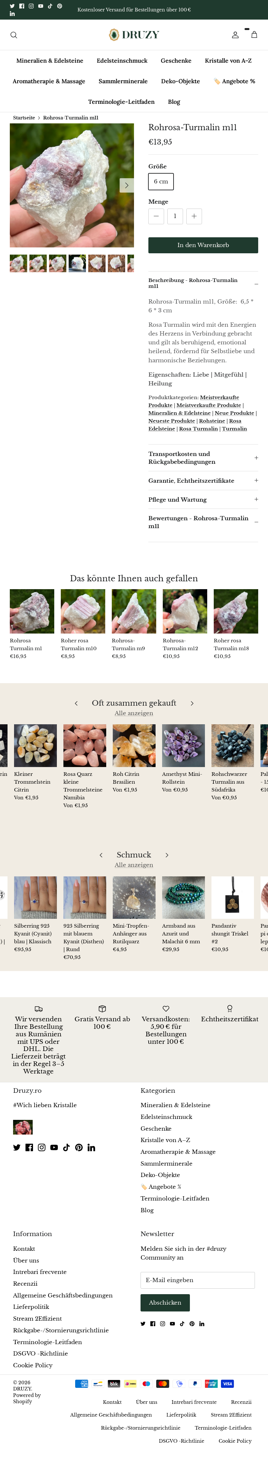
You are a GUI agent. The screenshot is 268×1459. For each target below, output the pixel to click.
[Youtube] (40, 6)
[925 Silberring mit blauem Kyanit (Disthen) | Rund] (84, 897)
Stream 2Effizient (37, 1318)
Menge (158, 201)
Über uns (26, 1260)
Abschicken (165, 1302)
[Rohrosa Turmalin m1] (32, 611)
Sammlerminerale (123, 81)
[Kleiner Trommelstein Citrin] (35, 745)
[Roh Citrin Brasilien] (134, 745)
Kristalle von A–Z (228, 60)
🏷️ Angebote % (234, 81)
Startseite (24, 118)
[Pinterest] (59, 6)
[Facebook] (21, 6)
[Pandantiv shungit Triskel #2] (232, 897)
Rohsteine (212, 421)
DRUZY (22, 1389)
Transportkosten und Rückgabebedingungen (181, 458)
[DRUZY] (134, 35)
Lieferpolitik (31, 1307)
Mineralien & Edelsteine (49, 60)
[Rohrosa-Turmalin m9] (134, 611)
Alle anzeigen (134, 713)
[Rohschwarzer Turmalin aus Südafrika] (232, 745)
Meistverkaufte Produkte (208, 405)
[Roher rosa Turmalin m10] (83, 611)
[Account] (234, 35)
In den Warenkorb (203, 245)
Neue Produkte (234, 413)
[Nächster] (127, 185)
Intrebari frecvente (40, 1272)
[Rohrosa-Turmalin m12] (185, 611)
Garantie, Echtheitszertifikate (191, 481)
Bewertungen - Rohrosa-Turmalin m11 (198, 522)
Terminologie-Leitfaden (121, 101)
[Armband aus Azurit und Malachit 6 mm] (183, 897)
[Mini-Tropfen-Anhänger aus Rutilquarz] (134, 897)
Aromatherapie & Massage (49, 81)
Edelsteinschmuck (122, 60)
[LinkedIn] (12, 13)
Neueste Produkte (171, 421)
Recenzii (25, 1283)
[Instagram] (31, 6)
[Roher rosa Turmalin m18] (236, 611)
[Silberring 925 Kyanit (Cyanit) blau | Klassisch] (35, 897)
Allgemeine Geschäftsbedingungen (63, 1295)
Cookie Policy (33, 1365)
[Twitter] (12, 6)
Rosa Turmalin (198, 429)
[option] (72, 185)
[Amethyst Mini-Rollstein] (183, 745)
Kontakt (24, 1249)
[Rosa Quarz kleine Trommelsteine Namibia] (84, 745)
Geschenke (176, 60)
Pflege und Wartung (177, 499)
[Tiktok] (50, 6)
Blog (174, 101)
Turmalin (234, 429)
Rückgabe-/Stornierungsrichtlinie (61, 1330)
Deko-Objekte (180, 81)
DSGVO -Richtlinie (40, 1353)
